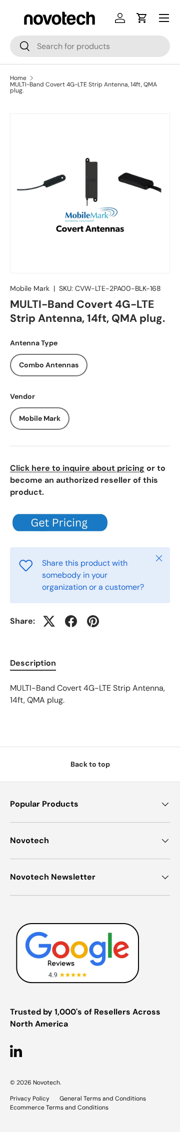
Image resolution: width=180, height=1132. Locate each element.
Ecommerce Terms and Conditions (59, 1108)
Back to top (90, 764)
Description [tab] (33, 663)
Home (18, 78)
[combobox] (90, 46)
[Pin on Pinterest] (93, 621)
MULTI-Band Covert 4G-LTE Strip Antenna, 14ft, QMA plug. (83, 87)
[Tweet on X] (49, 621)
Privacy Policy (30, 1099)
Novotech (46, 1083)
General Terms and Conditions (103, 1099)
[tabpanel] (90, 694)
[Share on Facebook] (71, 621)
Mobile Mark (30, 288)
